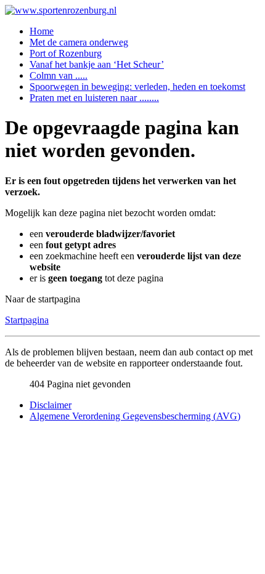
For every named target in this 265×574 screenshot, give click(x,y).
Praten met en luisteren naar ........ (94, 97)
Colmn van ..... (59, 75)
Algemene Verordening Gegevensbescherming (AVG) (135, 416)
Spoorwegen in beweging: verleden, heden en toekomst (137, 86)
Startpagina (27, 320)
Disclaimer (50, 405)
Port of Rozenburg (66, 53)
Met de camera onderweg (79, 42)
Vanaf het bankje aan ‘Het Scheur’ (97, 64)
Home (42, 31)
